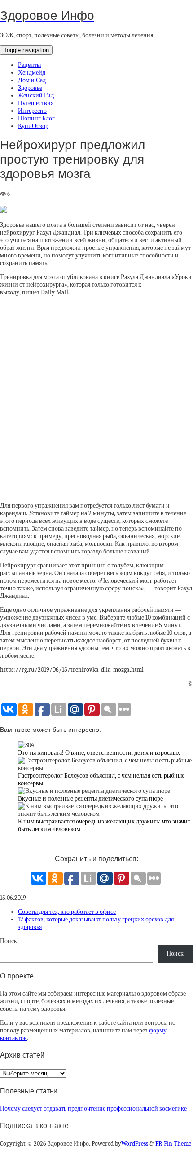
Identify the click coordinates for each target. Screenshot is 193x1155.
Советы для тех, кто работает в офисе (67, 912)
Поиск (8, 941)
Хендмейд (31, 72)
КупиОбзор (33, 126)
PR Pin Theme (173, 1143)
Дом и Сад (32, 80)
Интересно (32, 111)
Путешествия (35, 103)
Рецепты (29, 65)
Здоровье (30, 88)
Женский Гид (36, 95)
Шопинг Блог (36, 118)
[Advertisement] (96, 399)
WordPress (134, 1143)
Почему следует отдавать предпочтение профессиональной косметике (93, 1108)
